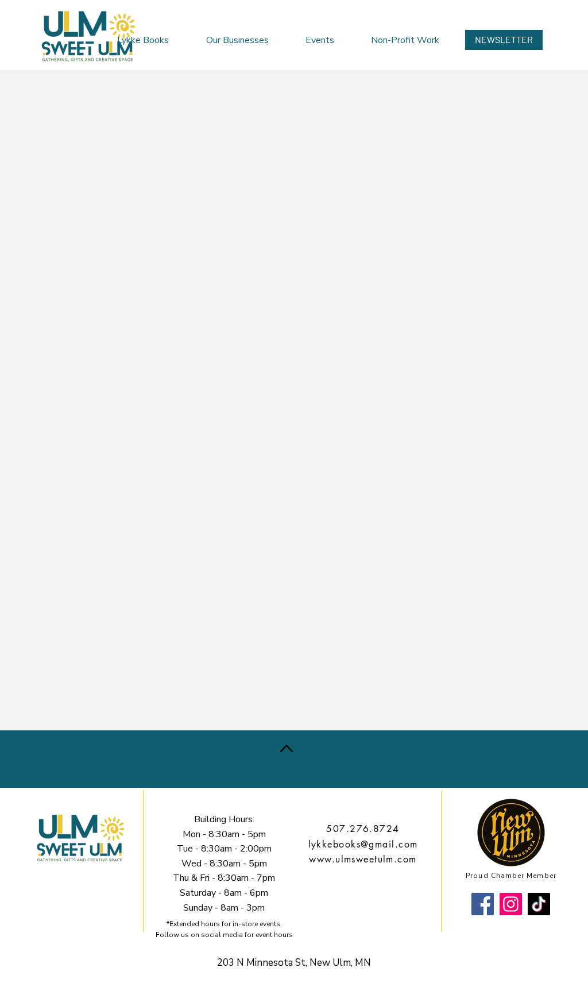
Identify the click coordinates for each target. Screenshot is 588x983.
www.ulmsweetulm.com (362, 859)
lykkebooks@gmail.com (363, 844)
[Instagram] (511, 904)
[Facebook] (482, 904)
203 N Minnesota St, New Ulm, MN (294, 962)
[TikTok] (539, 904)
